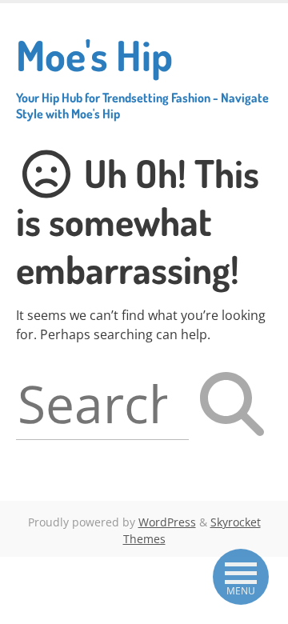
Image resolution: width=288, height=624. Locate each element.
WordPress (167, 522)
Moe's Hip (142, 75)
